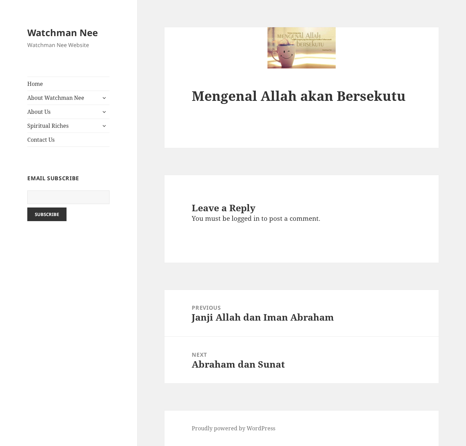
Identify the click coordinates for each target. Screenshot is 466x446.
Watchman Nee (62, 32)
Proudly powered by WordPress (233, 428)
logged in (246, 218)
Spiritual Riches (48, 125)
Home (35, 84)
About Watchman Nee (55, 98)
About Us (38, 112)
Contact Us (41, 139)
